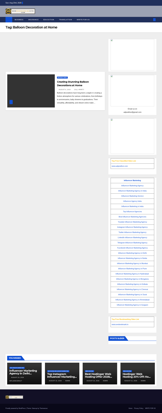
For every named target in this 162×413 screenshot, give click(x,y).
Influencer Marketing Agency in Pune (132, 269)
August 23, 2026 (17, 377)
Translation (65, 20)
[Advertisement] (55, 55)
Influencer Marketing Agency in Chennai (132, 289)
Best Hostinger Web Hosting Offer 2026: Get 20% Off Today (98, 376)
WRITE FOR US (83, 20)
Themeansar (43, 408)
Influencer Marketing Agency (132, 186)
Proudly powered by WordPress (16, 408)
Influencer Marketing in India (132, 206)
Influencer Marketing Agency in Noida (132, 258)
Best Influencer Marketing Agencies (132, 217)
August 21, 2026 (131, 381)
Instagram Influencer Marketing (58, 371)
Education (48, 20)
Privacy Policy (138, 408)
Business (19, 20)
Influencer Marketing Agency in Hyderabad (132, 274)
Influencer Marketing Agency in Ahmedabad (132, 300)
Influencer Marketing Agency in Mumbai (132, 263)
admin (67, 381)
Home (130, 408)
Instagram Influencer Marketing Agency (132, 227)
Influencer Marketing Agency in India (132, 191)
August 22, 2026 (55, 381)
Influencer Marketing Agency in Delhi (132, 253)
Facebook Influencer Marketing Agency (132, 248)
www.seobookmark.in (120, 324)
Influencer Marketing (132, 180)
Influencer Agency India (132, 201)
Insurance (33, 20)
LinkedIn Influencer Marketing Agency (132, 237)
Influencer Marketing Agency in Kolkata (132, 284)
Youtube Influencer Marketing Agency (132, 222)
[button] (150, 20)
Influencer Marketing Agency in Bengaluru (132, 279)
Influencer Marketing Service (132, 196)
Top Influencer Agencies (132, 212)
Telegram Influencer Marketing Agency (132, 243)
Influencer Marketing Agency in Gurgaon (132, 305)
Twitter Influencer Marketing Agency (132, 232)
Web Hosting (89, 371)
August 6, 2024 (65, 89)
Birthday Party (62, 77)
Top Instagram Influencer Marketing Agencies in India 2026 (61, 376)
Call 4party (79, 89)
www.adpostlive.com (120, 166)
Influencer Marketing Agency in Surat (132, 294)
